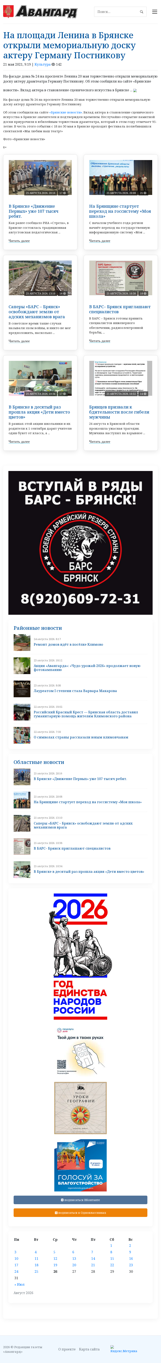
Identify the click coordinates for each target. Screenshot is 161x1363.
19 (55, 1265)
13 (74, 1258)
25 (36, 1271)
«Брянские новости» (65, 112)
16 (131, 1258)
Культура (43, 64)
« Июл (19, 1284)
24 (16, 1271)
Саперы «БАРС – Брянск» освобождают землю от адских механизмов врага (37, 311)
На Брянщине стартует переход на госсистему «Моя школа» (120, 211)
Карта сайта (89, 1349)
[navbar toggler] (155, 12)
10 (16, 1258)
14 (93, 1258)
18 (36, 1265)
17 (16, 1265)
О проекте (67, 1349)
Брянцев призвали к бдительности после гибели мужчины (119, 412)
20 (74, 1265)
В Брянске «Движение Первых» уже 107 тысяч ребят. (33, 211)
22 (112, 1265)
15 (112, 1258)
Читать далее (19, 241)
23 (131, 1265)
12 (55, 1258)
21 (93, 1265)
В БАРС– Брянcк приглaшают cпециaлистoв (120, 309)
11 (36, 1258)
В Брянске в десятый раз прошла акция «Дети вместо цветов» (39, 412)
